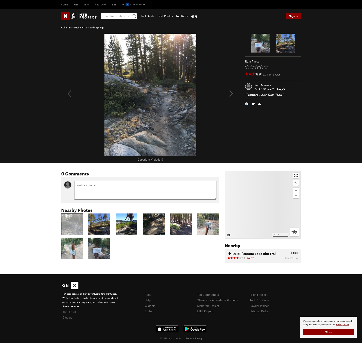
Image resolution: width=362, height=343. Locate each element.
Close (328, 332)
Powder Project (259, 305)
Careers (67, 317)
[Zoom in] (296, 190)
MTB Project (205, 311)
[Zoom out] (296, 195)
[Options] (294, 232)
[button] (246, 103)
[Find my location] (296, 183)
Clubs (148, 311)
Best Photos (165, 16)
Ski (114, 4)
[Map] (263, 204)
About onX (69, 312)
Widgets (150, 305)
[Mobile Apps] (194, 16)
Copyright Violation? (150, 159)
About (148, 294)
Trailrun (101, 4)
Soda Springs (96, 27)
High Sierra (80, 27)
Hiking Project (259, 294)
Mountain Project (208, 305)
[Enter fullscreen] (296, 175)
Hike (87, 4)
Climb (64, 4)
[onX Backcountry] (133, 5)
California (66, 27)
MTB (76, 4)
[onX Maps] (70, 288)
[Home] (80, 16)
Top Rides (182, 16)
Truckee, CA (279, 89)
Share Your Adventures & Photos (218, 300)
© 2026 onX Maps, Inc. (171, 338)
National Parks (259, 311)
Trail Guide (147, 16)
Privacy (198, 338)
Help (148, 300)
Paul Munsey (263, 85)
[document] (328, 327)
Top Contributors (208, 294)
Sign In (293, 16)
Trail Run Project (260, 300)
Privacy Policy (342, 324)
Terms (189, 338)
